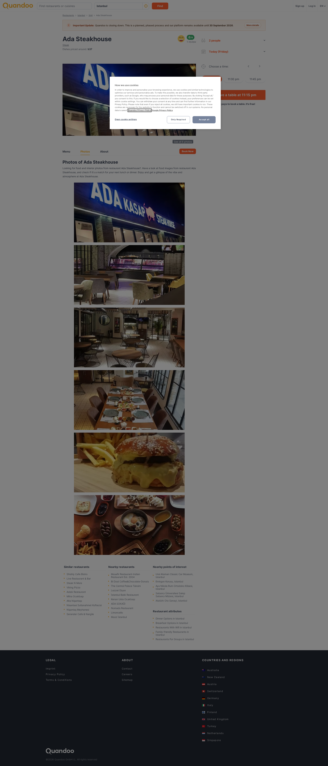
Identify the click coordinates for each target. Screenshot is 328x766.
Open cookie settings (126, 119)
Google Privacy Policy (162, 110)
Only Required (178, 119)
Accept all (204, 119)
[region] (165, 103)
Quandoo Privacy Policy (139, 110)
